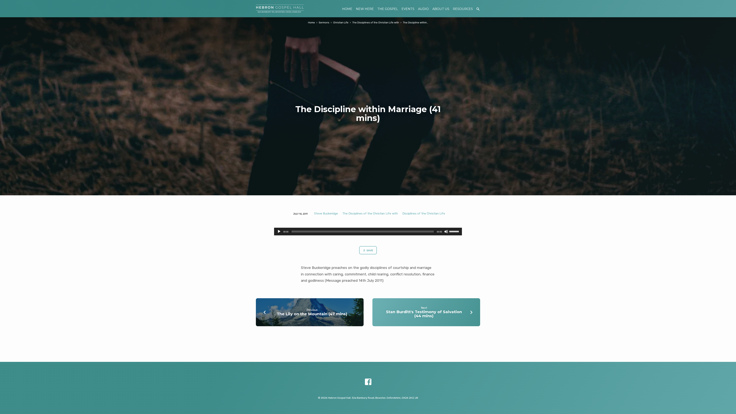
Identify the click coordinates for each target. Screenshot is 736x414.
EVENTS (408, 9)
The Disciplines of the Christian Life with (375, 22)
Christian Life (340, 22)
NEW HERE (365, 9)
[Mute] (446, 231)
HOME (347, 9)
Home (311, 22)
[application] (368, 231)
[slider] (454, 231)
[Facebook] (368, 382)
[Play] (279, 231)
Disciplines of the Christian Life (423, 213)
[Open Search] (478, 9)
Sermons (324, 22)
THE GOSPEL (387, 9)
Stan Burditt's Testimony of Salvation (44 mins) (424, 314)
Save (369, 250)
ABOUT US (440, 9)
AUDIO (423, 9)
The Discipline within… (415, 22)
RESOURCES (463, 9)
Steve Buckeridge (326, 213)
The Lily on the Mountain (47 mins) (312, 314)
